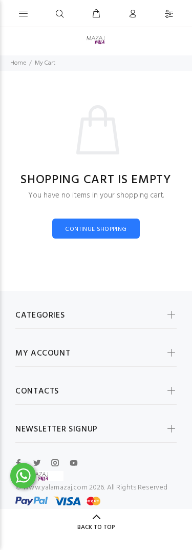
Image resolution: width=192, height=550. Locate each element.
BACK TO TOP (96, 527)
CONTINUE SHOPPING (95, 229)
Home (18, 63)
